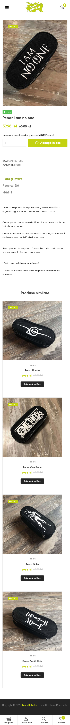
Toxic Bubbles (29, 705)
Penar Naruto (32, 370)
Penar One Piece (32, 467)
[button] (7, 7)
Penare (17, 165)
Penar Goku (32, 564)
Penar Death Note (32, 661)
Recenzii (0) (11, 186)
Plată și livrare (12, 179)
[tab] (35, 178)
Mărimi (7, 192)
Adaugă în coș (50, 143)
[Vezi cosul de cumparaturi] (61, 7)
